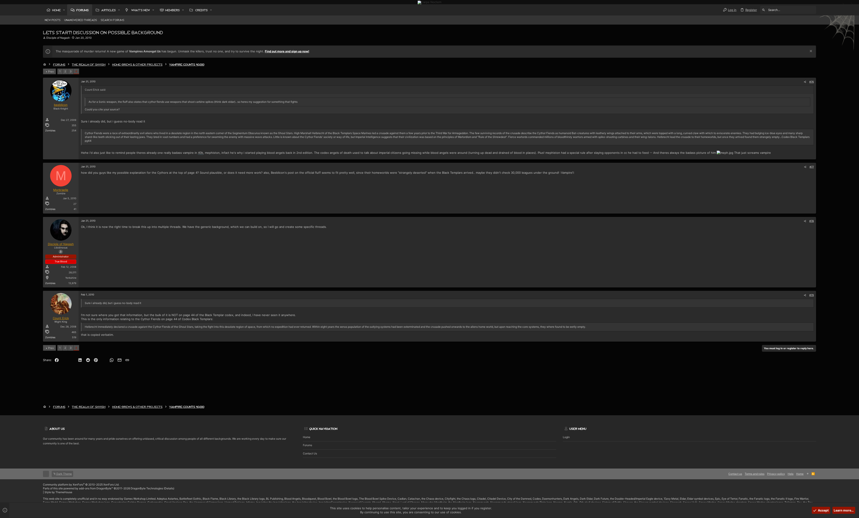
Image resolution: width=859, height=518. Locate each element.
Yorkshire (70, 277)
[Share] (805, 82)
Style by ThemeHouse (58, 492)
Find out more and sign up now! (287, 51)
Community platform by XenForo (81, 484)
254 (74, 130)
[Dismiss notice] (810, 51)
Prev (51, 71)
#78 (811, 221)
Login (566, 437)
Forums (307, 445)
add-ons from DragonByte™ (96, 488)
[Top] (807, 474)
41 (75, 209)
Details (169, 488)
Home (306, 437)
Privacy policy (776, 473)
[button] (64, 10)
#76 (811, 81)
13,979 (72, 283)
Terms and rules (754, 473)
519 (74, 337)
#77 (812, 166)
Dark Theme (64, 473)
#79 (811, 295)
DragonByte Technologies (147, 488)
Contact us (310, 453)
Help (790, 473)
